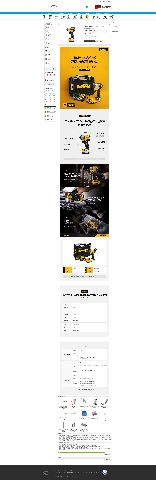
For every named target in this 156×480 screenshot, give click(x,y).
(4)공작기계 (47, 26)
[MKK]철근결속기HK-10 (63, 417)
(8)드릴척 (46, 31)
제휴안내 (66, 465)
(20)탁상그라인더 (47, 47)
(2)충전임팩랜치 (47, 23)
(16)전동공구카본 (47, 42)
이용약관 (56, 465)
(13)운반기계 (47, 38)
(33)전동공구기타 (47, 63)
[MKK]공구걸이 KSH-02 (84, 406)
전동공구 (100, 22)
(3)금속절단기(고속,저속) (49, 24)
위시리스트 (110, 1)
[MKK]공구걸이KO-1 (73, 406)
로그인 (101, 1)
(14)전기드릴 (47, 39)
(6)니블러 (46, 28)
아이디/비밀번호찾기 (74, 465)
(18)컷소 (46, 44)
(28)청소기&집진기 (48, 58)
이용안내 (80, 465)
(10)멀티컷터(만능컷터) (48, 34)
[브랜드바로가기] (94, 36)
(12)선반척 (46, 36)
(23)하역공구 (47, 51)
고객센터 (61, 465)
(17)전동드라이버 (47, 43)
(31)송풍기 (46, 62)
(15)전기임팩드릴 (47, 40)
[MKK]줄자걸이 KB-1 (104, 406)
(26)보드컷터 (47, 55)
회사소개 (43, 465)
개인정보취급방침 (49, 465)
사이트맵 (85, 465)
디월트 (110, 22)
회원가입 (105, 1)
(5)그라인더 (47, 27)
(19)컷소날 (46, 46)
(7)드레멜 (46, 30)
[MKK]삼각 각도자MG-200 (94, 406)
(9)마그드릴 (47, 32)
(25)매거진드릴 (47, 54)
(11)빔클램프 (47, 35)
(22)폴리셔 (46, 50)
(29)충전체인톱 (47, 59)
